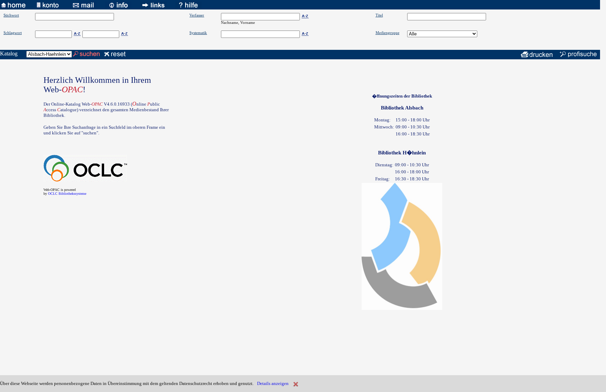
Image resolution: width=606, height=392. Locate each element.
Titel (379, 15)
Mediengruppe (387, 33)
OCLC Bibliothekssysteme (67, 193)
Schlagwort (13, 33)
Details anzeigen (273, 383)
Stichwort (11, 15)
